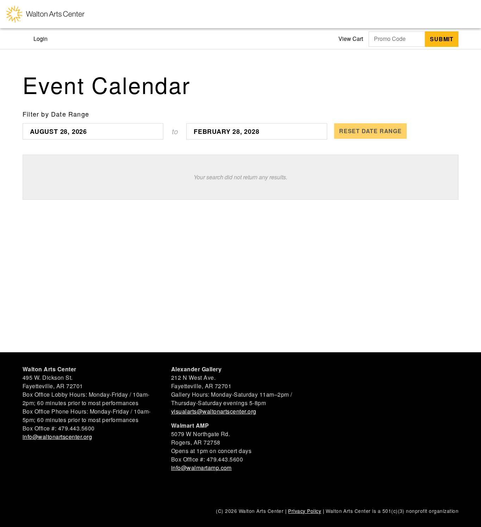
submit (442, 39)
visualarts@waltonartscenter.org (213, 411)
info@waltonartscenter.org (57, 437)
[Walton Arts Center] (45, 14)
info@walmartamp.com (201, 468)
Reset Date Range (370, 131)
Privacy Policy (304, 510)
